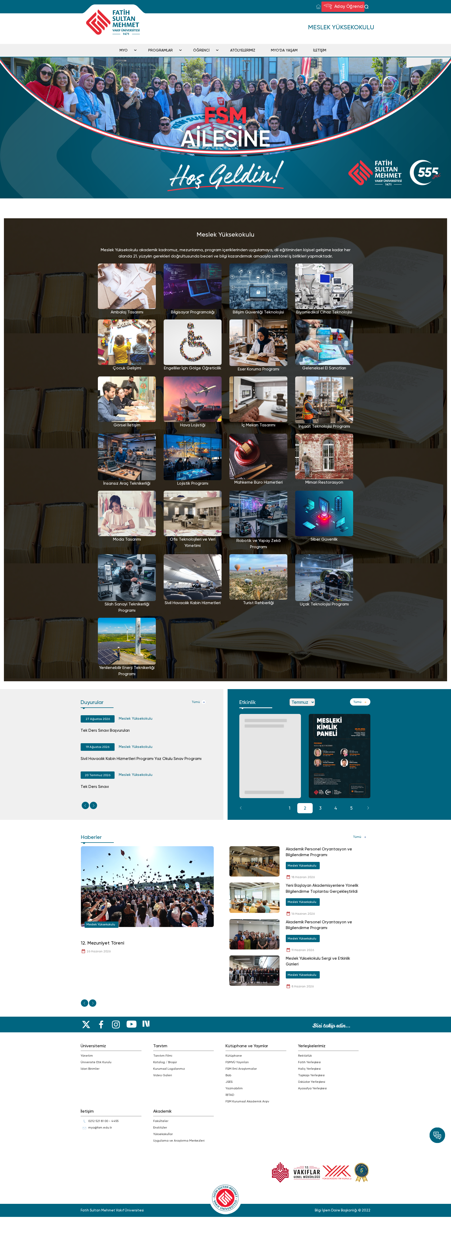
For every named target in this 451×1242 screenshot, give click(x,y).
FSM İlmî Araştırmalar (241, 1069)
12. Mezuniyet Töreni (102, 943)
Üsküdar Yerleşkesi (311, 1082)
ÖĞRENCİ (201, 50)
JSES (229, 1082)
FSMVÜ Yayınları (237, 1062)
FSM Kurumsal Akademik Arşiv (247, 1101)
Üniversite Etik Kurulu (96, 1062)
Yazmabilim (234, 1088)
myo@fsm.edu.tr (100, 1127)
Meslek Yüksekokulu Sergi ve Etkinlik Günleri (318, 961)
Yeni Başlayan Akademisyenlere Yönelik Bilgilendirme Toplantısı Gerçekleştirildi (322, 888)
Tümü (196, 702)
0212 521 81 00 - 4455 (103, 1121)
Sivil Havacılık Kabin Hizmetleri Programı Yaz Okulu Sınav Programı (141, 758)
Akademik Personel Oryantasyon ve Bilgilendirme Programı (319, 852)
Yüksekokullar (163, 1134)
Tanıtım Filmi (162, 1055)
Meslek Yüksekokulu (135, 718)
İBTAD (229, 1095)
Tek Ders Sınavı (95, 786)
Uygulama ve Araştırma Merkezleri (179, 1140)
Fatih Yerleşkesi (309, 1062)
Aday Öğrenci (348, 6)
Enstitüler (160, 1127)
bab (228, 1075)
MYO (124, 50)
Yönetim (87, 1055)
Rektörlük (305, 1055)
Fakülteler (160, 1121)
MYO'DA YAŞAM (284, 50)
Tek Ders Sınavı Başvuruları (105, 730)
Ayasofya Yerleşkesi (312, 1088)
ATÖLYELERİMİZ (242, 50)
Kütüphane (233, 1055)
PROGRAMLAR (160, 50)
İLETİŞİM (319, 50)
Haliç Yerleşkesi (309, 1069)
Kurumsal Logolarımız (169, 1069)
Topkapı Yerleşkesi (311, 1075)
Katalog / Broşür (165, 1062)
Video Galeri (162, 1075)
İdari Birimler (90, 1069)
